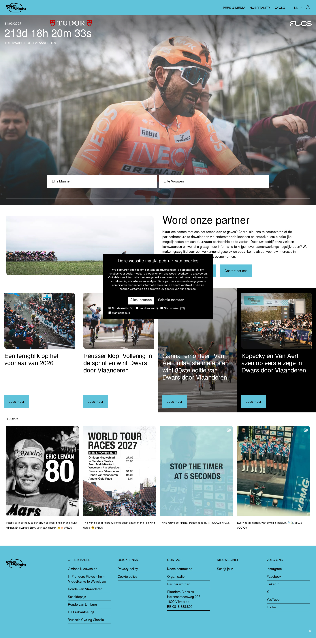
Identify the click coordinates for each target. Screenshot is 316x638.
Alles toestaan (141, 300)
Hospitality (260, 8)
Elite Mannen (61, 181)
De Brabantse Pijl (81, 612)
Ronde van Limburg (82, 605)
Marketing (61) (120, 313)
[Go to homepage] (16, 7)
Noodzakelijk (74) (122, 308)
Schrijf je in (225, 569)
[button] (81, 199)
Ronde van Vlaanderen (85, 589)
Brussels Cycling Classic (86, 620)
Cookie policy (127, 577)
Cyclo (280, 8)
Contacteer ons (236, 271)
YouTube (273, 600)
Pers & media (234, 8)
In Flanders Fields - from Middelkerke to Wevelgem (87, 579)
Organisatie (176, 577)
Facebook (274, 577)
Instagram (274, 569)
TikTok (271, 607)
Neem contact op (179, 569)
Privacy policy (128, 569)
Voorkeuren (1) (148, 308)
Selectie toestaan (171, 300)
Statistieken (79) (174, 308)
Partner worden (178, 584)
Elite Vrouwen (173, 181)
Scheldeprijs (77, 597)
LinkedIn (273, 584)
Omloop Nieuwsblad (82, 569)
